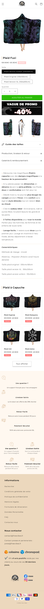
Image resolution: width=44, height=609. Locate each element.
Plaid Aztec (30, 349)
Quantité (5, 87)
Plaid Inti (8, 349)
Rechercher (9, 486)
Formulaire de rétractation (16, 507)
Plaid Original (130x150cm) (16, 77)
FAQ (6, 517)
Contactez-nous (11, 522)
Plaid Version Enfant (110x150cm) (18, 72)
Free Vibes (24, 603)
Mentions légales (12, 502)
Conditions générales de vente (17, 492)
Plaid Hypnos (9, 315)
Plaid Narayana (31, 315)
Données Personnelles (14, 512)
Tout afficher (22, 364)
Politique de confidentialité (16, 497)
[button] (2, 4)
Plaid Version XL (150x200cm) (17, 82)
